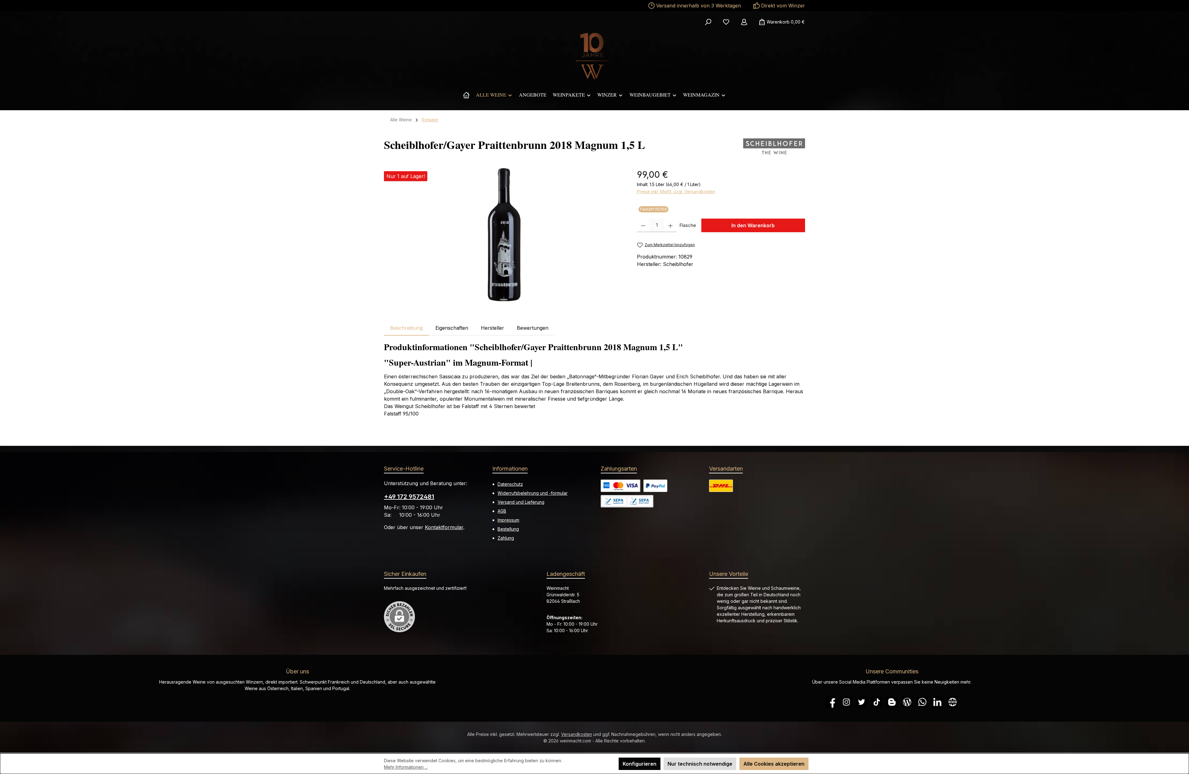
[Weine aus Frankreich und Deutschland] (466, 94)
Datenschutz (510, 484)
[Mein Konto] (744, 22)
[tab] (406, 328)
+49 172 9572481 (409, 496)
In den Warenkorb (753, 225)
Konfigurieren (639, 764)
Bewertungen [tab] (532, 328)
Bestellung (508, 529)
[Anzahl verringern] (643, 225)
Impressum (508, 520)
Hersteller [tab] (492, 328)
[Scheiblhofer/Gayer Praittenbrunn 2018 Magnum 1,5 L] (504, 234)
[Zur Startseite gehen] (594, 56)
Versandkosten (576, 734)
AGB (502, 511)
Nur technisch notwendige (700, 764)
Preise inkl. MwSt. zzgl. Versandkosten (676, 191)
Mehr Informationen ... (406, 767)
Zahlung (506, 538)
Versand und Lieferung (521, 502)
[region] (504, 234)
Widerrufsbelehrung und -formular (533, 493)
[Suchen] (708, 22)
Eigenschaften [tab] (451, 328)
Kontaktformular (444, 527)
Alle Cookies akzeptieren (773, 764)
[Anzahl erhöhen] (670, 225)
